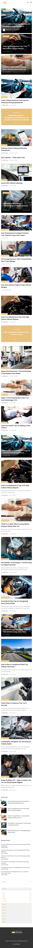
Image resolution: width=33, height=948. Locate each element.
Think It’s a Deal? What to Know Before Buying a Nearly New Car (14, 68)
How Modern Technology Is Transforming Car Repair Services (15, 205)
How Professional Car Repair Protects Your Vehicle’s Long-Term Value (15, 234)
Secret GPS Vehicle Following (11, 183)
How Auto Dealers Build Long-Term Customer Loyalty (16, 333)
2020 (4, 919)
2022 (4, 913)
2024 (4, 907)
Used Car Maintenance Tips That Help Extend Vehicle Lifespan (15, 47)
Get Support (16, 944)
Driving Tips (5, 597)
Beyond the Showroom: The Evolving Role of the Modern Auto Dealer (16, 372)
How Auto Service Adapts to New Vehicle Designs (16, 286)
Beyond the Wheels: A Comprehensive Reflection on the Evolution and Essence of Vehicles (16, 117)
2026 (4, 889)
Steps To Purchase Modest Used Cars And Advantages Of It (15, 399)
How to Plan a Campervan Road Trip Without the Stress (14, 666)
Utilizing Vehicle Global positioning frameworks (14, 149)
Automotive (6, 57)
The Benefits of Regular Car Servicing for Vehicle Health (16, 743)
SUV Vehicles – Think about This (13, 158)
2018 (3, 922)
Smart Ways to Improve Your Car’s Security (14, 704)
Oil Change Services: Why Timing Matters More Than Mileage (16, 260)
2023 (4, 910)
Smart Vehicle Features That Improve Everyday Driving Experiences (16, 25)
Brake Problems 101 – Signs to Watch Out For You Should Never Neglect (16, 781)
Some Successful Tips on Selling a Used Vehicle (15, 427)
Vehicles (5, 11)
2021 (3, 916)
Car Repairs (6, 192)
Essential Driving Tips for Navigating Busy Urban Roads (14, 602)
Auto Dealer (16, 329)
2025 (4, 904)
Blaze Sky (8, 29)
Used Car (6, 36)
